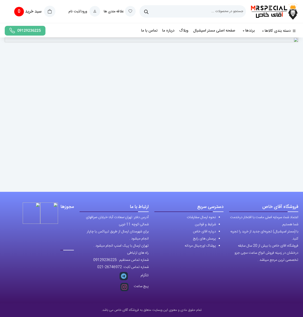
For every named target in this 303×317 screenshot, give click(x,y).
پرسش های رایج (204, 239)
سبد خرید (30, 11)
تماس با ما (149, 31)
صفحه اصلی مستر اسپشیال (214, 31)
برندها (250, 31)
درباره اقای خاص (204, 231)
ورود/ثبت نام (78, 11)
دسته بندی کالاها (278, 31)
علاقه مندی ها (114, 11)
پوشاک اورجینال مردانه (200, 246)
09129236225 (29, 31)
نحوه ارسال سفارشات (201, 217)
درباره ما (168, 31)
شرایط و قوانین (205, 224)
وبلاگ (183, 31)
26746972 (113, 267)
